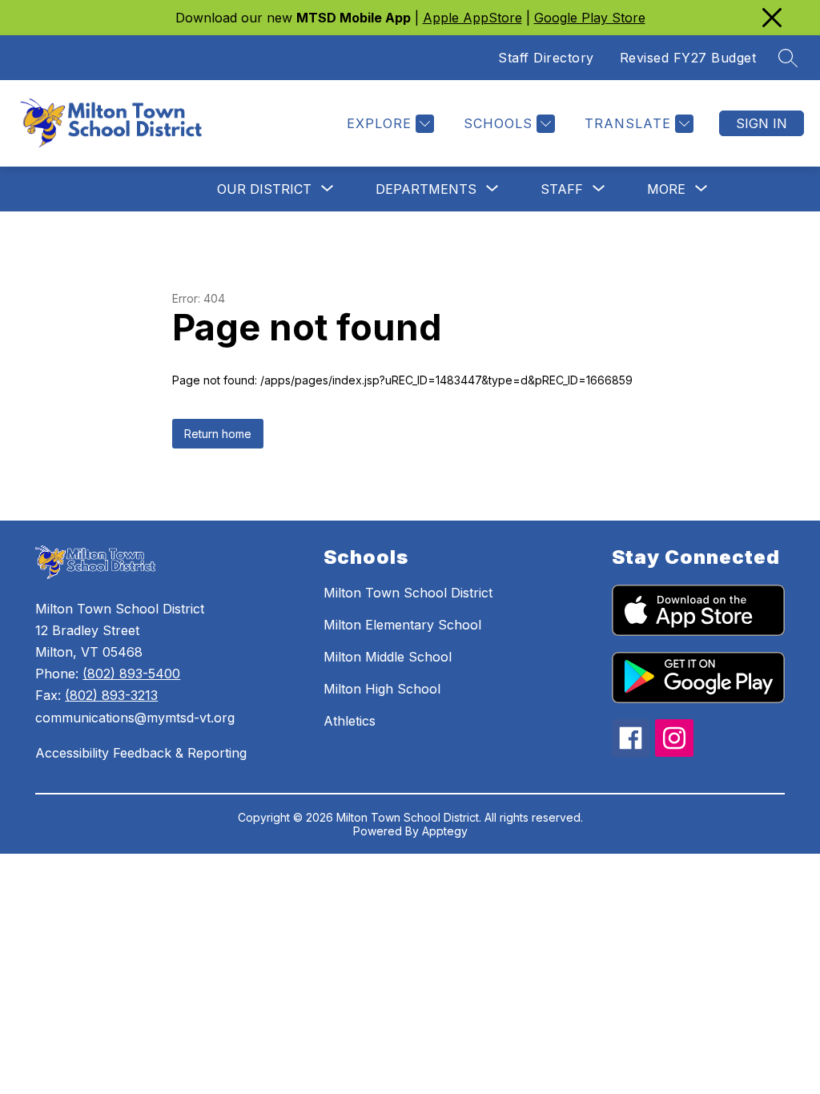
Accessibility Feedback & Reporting (141, 753)
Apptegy (445, 831)
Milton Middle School (388, 657)
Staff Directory (546, 58)
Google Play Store (589, 18)
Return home (217, 433)
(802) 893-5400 (131, 674)
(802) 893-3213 (111, 695)
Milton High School (382, 689)
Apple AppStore (472, 18)
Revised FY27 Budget (688, 58)
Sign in (761, 123)
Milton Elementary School (402, 625)
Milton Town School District (408, 593)
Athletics (350, 721)
